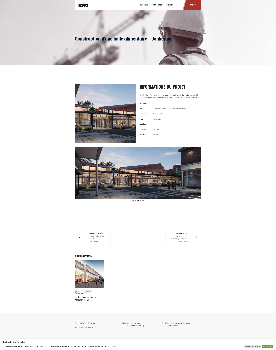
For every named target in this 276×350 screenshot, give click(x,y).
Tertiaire (79, 297)
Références (170, 5)
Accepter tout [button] (267, 346)
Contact (193, 5)
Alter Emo (144, 5)
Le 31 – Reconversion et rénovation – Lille (85, 302)
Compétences (157, 5)
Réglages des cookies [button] (252, 346)
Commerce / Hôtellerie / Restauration (85, 295)
